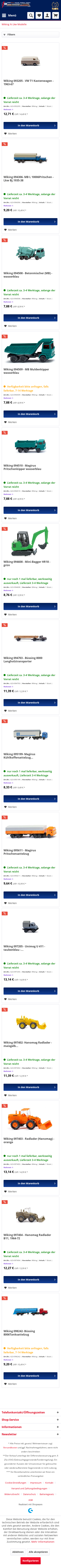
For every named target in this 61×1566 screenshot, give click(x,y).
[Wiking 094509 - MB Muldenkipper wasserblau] (30, 350)
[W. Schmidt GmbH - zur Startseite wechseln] (16, 5)
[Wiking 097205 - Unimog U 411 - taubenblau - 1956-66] (30, 927)
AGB (30, 1499)
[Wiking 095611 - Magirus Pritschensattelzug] (30, 831)
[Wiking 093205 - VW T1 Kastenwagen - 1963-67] (30, 61)
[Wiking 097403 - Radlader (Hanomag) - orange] (30, 1119)
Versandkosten (10, 1447)
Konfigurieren (31, 1560)
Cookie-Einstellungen (15, 1482)
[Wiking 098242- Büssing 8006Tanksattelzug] (30, 1312)
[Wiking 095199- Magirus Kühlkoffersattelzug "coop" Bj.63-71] (30, 735)
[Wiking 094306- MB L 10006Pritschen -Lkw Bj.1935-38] (30, 157)
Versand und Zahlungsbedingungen (29, 1488)
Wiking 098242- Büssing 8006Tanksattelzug (19, 1332)
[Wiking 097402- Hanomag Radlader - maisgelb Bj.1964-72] (30, 1023)
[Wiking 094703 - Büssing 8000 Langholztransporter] (30, 638)
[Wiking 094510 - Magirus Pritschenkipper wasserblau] (30, 446)
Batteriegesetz (47, 1494)
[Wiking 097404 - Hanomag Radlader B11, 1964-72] (30, 1215)
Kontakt (49, 1482)
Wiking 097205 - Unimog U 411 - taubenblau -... (24, 948)
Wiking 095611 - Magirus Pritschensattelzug (20, 852)
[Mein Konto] (47, 15)
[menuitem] (9, 15)
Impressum (36, 1482)
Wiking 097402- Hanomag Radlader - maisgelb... (28, 1044)
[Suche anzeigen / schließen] (30, 15)
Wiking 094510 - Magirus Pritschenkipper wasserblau (22, 467)
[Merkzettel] (39, 15)
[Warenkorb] (55, 15)
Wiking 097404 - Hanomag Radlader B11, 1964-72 (27, 1236)
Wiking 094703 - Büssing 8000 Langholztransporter (23, 659)
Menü (12, 15)
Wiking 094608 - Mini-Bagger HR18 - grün (27, 563)
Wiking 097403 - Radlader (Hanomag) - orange (29, 1140)
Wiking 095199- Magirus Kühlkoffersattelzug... (19, 755)
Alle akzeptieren (38, 1551)
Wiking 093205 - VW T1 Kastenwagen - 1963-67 (29, 82)
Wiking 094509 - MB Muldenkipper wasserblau (26, 371)
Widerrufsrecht (11, 1494)
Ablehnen (18, 1551)
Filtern (11, 34)
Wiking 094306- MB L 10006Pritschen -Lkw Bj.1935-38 (29, 178)
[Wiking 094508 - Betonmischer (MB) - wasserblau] (30, 254)
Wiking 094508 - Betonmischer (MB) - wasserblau (28, 274)
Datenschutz (29, 1494)
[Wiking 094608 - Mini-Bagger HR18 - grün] (30, 542)
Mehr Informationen (42, 1541)
